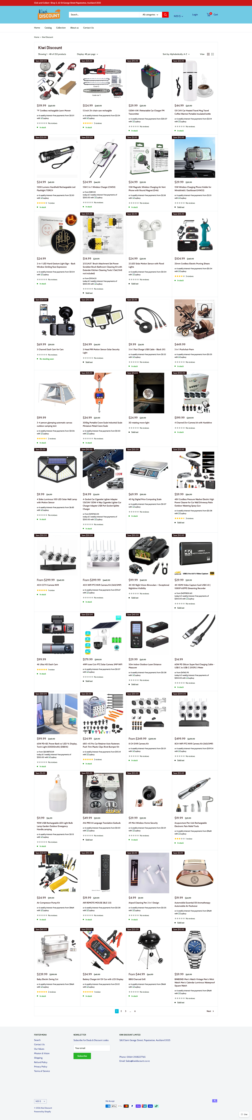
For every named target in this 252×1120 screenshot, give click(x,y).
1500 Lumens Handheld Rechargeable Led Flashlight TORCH (56, 192)
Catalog (48, 27)
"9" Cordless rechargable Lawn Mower (55, 114)
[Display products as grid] (208, 54)
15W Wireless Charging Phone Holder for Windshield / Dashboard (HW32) (193, 192)
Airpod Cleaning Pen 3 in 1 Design (147, 906)
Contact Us (88, 27)
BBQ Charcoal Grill (147, 983)
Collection (61, 27)
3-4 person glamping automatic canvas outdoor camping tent (56, 428)
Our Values (39, 1049)
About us (74, 27)
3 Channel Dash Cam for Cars (50, 349)
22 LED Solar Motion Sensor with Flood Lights (147, 269)
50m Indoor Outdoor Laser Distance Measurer (147, 670)
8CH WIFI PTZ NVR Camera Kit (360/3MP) (194, 747)
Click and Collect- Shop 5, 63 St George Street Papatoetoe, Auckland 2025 (67, 3)
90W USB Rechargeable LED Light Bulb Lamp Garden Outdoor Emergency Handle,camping (55, 830)
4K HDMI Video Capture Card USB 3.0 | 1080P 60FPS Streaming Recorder (192, 592)
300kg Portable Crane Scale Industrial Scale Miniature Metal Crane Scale (102, 428)
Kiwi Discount (47, 37)
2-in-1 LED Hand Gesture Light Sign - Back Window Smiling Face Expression (56, 269)
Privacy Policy (40, 1066)
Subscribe (82, 1056)
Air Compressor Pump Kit (55, 906)
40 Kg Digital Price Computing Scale (147, 503)
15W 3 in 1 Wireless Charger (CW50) (100, 192)
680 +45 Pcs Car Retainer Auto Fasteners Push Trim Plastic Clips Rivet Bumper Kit (102, 749)
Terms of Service (42, 1071)
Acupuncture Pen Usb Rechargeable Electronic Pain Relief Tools (193, 828)
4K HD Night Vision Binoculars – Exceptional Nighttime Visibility (149, 587)
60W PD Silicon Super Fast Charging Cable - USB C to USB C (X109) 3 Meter (194, 671)
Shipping (38, 1057)
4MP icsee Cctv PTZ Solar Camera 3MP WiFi (102, 668)
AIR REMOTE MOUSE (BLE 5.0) (101, 906)
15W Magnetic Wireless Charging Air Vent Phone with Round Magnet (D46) (147, 192)
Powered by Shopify (42, 1111)
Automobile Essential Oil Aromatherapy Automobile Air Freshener (193, 908)
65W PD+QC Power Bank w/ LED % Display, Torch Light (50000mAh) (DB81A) (57, 750)
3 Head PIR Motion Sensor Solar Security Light (101, 351)
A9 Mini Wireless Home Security (147, 827)
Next (209, 1011)
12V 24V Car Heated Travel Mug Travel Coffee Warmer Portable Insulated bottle (193, 116)
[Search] (165, 15)
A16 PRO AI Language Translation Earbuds (102, 827)
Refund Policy (40, 1062)
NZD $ (38, 1101)
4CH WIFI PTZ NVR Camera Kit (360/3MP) (102, 589)
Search (37, 1040)
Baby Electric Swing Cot (55, 983)
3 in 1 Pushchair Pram (193, 353)
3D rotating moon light (139, 422)
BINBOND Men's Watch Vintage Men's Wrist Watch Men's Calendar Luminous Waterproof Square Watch (195, 986)
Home (37, 27)
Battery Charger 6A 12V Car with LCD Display (103, 983)
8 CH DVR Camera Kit (147, 747)
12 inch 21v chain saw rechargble (101, 114)
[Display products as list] (212, 54)
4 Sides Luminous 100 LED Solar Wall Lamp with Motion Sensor (57, 504)
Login (195, 14)
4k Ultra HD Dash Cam (47, 664)
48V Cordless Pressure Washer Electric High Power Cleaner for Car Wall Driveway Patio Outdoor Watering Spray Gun (194, 506)
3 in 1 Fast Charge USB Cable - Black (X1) (147, 353)
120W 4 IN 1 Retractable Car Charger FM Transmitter (148, 116)
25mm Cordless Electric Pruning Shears (193, 267)
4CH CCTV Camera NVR (48, 585)
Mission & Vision (42, 1053)
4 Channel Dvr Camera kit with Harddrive (193, 422)
